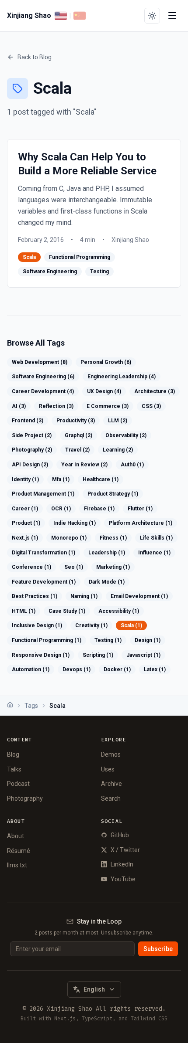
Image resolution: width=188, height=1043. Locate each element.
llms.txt (17, 865)
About (15, 835)
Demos (111, 754)
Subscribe (158, 948)
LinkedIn (122, 864)
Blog (13, 754)
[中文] (79, 15)
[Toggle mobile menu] (172, 15)
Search (111, 798)
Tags (31, 705)
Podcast (18, 783)
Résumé (18, 850)
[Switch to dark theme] (152, 16)
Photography (25, 798)
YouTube (123, 879)
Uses (108, 769)
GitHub (120, 835)
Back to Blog (34, 57)
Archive (111, 783)
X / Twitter (125, 849)
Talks (14, 769)
